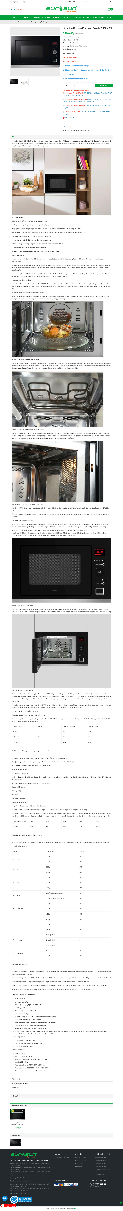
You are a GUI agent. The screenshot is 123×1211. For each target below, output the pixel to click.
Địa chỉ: (12, 1163)
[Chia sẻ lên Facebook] (64, 127)
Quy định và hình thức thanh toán (102, 1170)
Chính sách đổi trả (100, 1163)
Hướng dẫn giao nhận (80, 1163)
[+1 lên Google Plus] (70, 127)
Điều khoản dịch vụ (80, 1166)
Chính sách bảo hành (100, 1166)
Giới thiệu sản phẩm (69, 53)
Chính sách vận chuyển (101, 1160)
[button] (61, 137)
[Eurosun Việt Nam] (61, 9)
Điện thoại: (13, 1178)
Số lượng (65, 85)
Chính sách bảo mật (100, 1157)
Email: (12, 1181)
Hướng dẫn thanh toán (81, 1160)
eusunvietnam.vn (21, 1193)
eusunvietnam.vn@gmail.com (23, 1181)
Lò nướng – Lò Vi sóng (81, 17)
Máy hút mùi (67, 17)
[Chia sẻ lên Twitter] (67, 127)
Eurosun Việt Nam (63, 1157)
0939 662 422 (100, 1184)
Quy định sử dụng (100, 1174)
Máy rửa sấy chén (98, 17)
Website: (12, 1193)
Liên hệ (109, 17)
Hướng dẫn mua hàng (80, 1157)
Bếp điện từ (46, 17)
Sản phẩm (36, 17)
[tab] (61, 136)
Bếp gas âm (56, 17)
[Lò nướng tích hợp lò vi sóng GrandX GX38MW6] (17, 1114)
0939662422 (21, 1178)
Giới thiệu (26, 17)
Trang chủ (16, 17)
